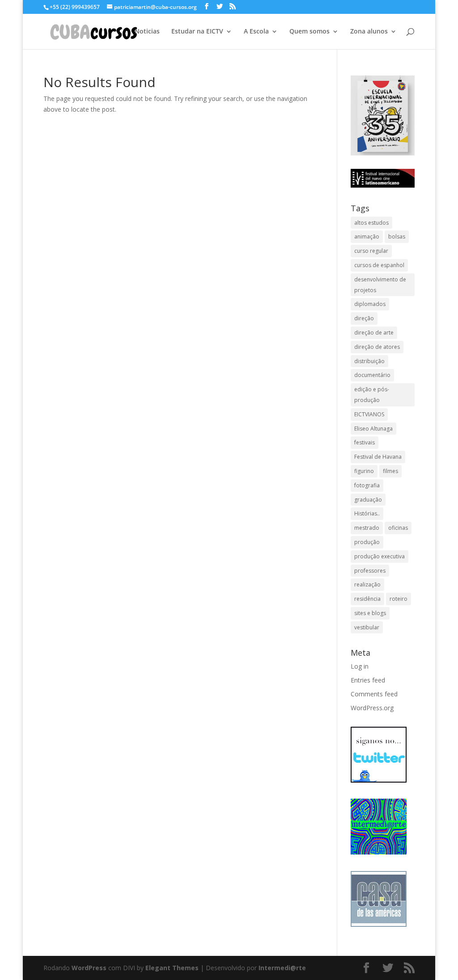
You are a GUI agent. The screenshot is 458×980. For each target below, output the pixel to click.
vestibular (366, 627)
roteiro (398, 599)
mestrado (366, 528)
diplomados (370, 304)
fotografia (367, 485)
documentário (372, 375)
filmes (390, 471)
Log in (360, 666)
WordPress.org (372, 708)
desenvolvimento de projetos (380, 285)
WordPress (89, 967)
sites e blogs (370, 613)
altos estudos (371, 222)
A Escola (256, 31)
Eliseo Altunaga (373, 428)
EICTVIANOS (369, 414)
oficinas (398, 528)
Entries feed (368, 680)
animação (366, 236)
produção (367, 542)
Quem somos (309, 31)
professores (370, 570)
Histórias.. (367, 513)
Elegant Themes (172, 967)
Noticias (147, 31)
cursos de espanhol (379, 265)
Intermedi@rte (282, 967)
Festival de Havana (378, 457)
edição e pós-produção (371, 394)
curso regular (371, 251)
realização (367, 584)
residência (367, 599)
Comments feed (374, 694)
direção (364, 318)
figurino (364, 471)
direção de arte (374, 332)
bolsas (396, 236)
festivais (364, 442)
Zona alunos (369, 31)
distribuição (369, 361)
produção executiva (379, 556)
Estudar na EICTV (197, 31)
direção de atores (377, 347)
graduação (368, 499)
